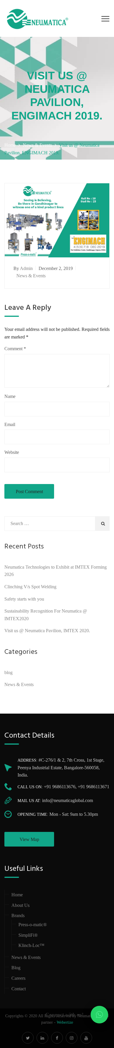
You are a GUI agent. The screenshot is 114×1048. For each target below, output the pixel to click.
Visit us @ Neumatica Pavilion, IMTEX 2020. (47, 630)
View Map (29, 839)
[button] (99, 1014)
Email (9, 424)
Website (11, 452)
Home (17, 894)
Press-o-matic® (32, 924)
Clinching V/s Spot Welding (30, 586)
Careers (18, 978)
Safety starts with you (24, 598)
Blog (15, 967)
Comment (15, 348)
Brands (18, 915)
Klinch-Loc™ (31, 945)
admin (26, 268)
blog (8, 672)
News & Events (31, 275)
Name (9, 396)
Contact (18, 988)
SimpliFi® (28, 935)
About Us (20, 905)
